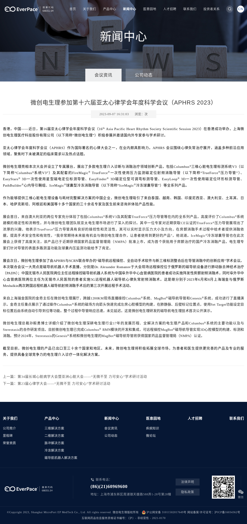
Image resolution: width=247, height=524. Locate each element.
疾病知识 (152, 428)
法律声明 (187, 482)
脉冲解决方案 (54, 443)
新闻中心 (129, 9)
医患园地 (149, 9)
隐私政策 (187, 492)
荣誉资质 (9, 443)
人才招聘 (169, 9)
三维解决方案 (54, 428)
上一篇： (75, 377)
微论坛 (151, 435)
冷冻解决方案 (54, 450)
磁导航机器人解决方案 (61, 457)
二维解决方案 (54, 435)
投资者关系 (211, 9)
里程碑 (8, 435)
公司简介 (9, 428)
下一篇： (56, 384)
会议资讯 (103, 75)
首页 (72, 9)
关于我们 (89, 9)
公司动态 (144, 75)
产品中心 (109, 9)
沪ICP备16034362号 (227, 512)
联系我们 (189, 9)
